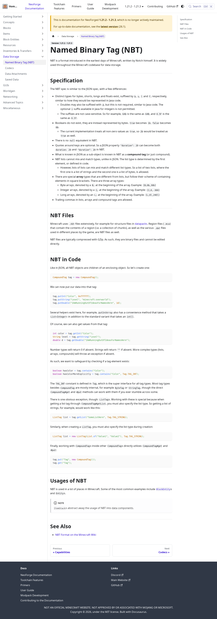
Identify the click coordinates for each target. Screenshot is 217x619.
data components (122, 508)
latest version (109, 26)
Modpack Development (110, 6)
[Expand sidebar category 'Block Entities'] (42, 39)
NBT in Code (186, 28)
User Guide (90, 6)
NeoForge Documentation (34, 6)
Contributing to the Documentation (41, 600)
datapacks (141, 223)
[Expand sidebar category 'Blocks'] (42, 28)
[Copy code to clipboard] (168, 277)
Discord (115, 575)
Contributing (155, 6)
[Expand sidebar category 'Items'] (42, 33)
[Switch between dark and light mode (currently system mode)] (182, 6)
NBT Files (184, 24)
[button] (23, 22)
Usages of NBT (187, 33)
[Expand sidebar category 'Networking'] (42, 96)
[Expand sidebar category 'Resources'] (42, 45)
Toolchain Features (59, 6)
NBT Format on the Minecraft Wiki (75, 534)
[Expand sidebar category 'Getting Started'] (42, 16)
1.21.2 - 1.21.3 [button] (133, 6)
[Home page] (53, 36)
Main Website (119, 580)
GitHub (171, 6)
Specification (186, 19)
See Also (184, 37)
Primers (76, 6)
